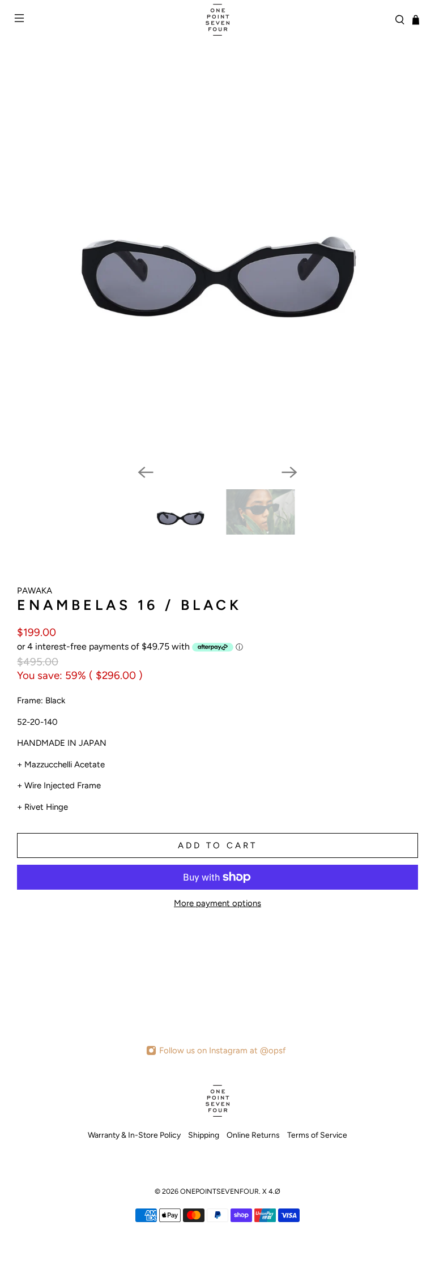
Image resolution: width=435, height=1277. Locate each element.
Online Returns (253, 1135)
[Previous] (145, 472)
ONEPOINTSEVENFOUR (219, 1191)
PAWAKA (34, 591)
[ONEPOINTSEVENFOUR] (217, 20)
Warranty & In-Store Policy (134, 1135)
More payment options (217, 903)
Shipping (203, 1135)
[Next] (289, 472)
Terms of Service (317, 1135)
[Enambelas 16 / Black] (217, 276)
